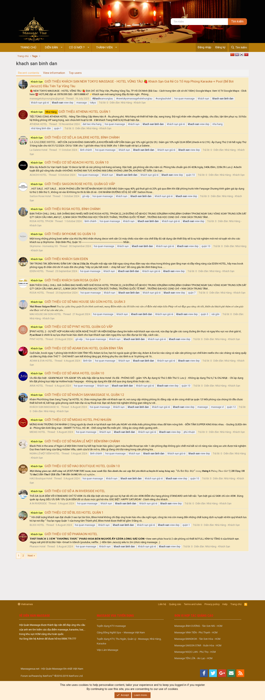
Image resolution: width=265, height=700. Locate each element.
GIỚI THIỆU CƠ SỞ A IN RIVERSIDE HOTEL (68, 491)
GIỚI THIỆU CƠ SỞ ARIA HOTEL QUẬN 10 (67, 373)
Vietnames (26, 604)
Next (30, 555)
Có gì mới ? (77, 47)
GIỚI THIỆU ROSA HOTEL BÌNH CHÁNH (65, 209)
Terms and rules (193, 604)
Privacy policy (212, 604)
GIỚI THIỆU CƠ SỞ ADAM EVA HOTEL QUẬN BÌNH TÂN (77, 348)
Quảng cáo (175, 604)
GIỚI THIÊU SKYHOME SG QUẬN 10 (63, 234)
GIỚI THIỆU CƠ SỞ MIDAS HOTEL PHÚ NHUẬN (71, 420)
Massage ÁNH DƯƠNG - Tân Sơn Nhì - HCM (198, 625)
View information (54, 73)
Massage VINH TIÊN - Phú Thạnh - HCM (195, 632)
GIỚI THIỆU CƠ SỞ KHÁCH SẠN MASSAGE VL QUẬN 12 (77, 395)
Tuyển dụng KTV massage (111, 625)
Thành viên (104, 47)
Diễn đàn (51, 47)
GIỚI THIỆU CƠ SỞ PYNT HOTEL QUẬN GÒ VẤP (72, 327)
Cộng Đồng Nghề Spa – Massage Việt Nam (121, 632)
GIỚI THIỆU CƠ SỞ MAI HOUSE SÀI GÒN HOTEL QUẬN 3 (78, 302)
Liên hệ (162, 604)
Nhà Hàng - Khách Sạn (133, 102)
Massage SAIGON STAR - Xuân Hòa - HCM (197, 645)
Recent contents (28, 73)
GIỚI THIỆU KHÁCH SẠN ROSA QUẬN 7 (66, 280)
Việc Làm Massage (107, 649)
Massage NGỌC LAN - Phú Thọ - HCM (195, 651)
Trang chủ (28, 47)
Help (225, 604)
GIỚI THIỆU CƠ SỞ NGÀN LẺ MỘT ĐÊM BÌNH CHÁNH (75, 441)
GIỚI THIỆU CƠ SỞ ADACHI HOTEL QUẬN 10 (70, 162)
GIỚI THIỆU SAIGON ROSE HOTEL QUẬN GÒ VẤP (73, 184)
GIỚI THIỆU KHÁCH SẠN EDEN (59, 259)
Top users (75, 73)
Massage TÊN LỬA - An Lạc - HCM (193, 658)
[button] (61, 47)
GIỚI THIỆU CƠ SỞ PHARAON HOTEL (64, 534)
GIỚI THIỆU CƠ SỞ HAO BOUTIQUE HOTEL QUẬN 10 (75, 466)
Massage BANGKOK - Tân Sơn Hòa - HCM (197, 638)
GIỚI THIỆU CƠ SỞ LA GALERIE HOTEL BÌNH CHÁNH (75, 137)
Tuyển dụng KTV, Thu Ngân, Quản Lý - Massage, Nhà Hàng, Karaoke (129, 641)
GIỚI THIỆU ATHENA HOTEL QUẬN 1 (71, 112)
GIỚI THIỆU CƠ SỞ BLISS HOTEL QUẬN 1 (67, 512)
